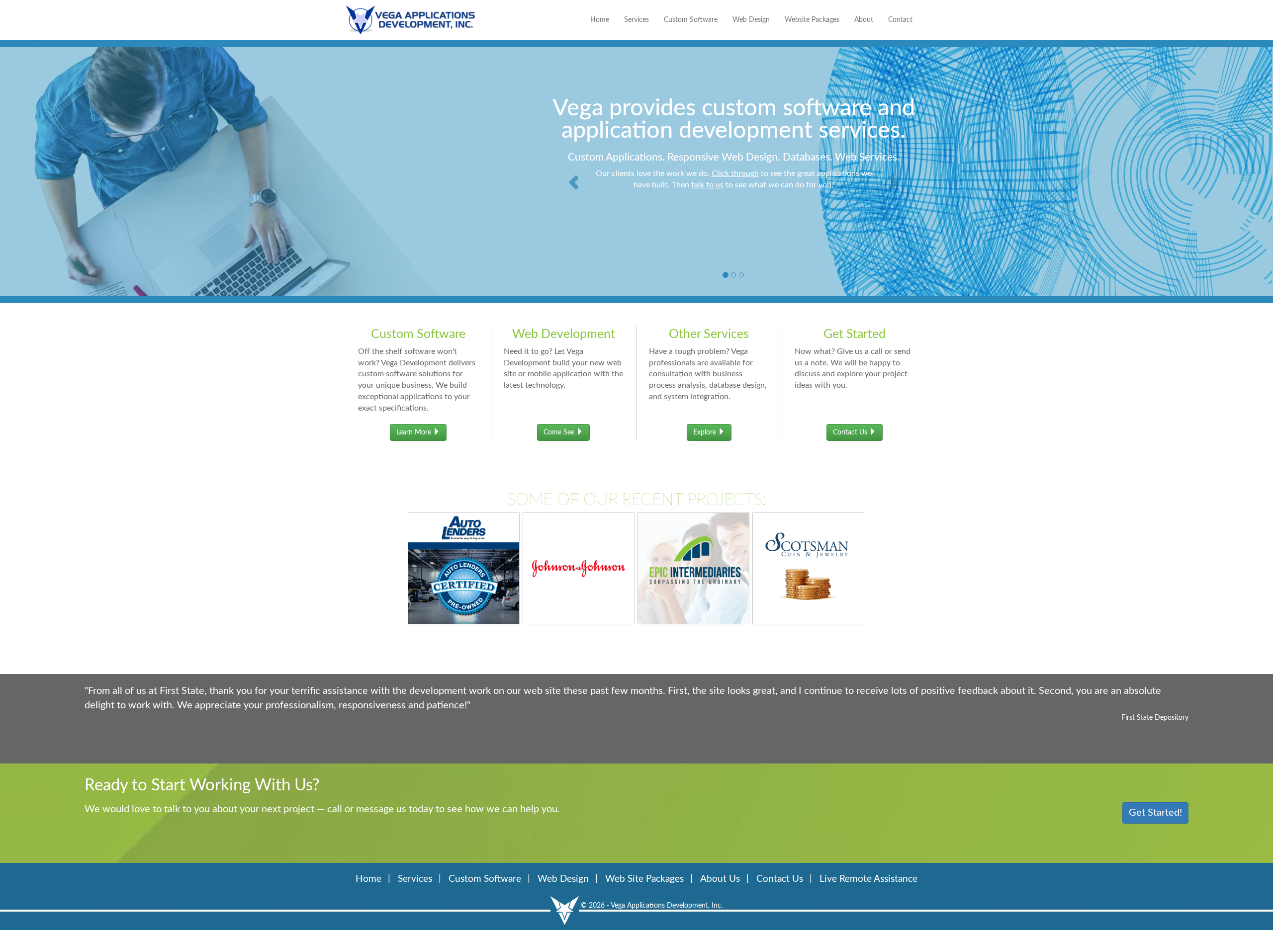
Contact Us (851, 432)
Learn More (414, 432)
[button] (575, 169)
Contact (900, 19)
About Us (720, 879)
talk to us (707, 185)
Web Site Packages (644, 879)
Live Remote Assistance (868, 879)
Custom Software (691, 19)
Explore (705, 432)
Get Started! (1155, 813)
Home (599, 19)
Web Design (751, 19)
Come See (560, 432)
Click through (735, 173)
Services (636, 19)
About (863, 19)
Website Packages (812, 19)
